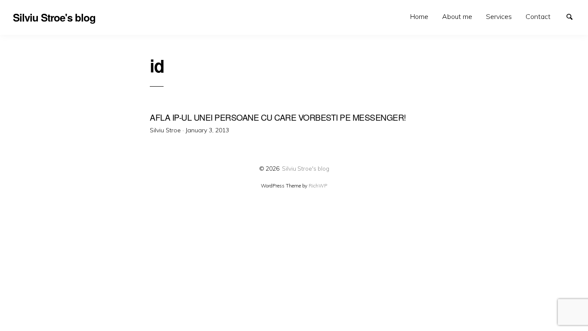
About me (457, 16)
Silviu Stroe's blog (305, 168)
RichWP (318, 186)
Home (419, 16)
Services (499, 16)
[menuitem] (419, 16)
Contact (538, 16)
